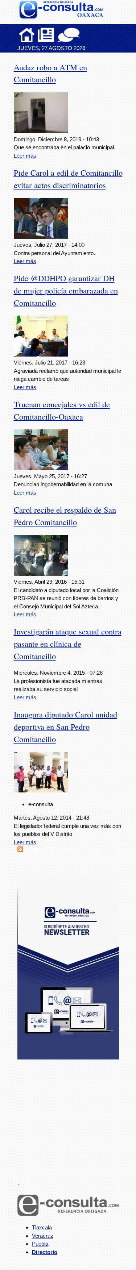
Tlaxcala (42, 1227)
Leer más (25, 156)
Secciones (46, 34)
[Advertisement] (71, 1115)
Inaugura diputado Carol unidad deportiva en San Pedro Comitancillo (65, 726)
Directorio (44, 1252)
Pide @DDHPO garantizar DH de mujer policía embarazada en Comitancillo (66, 290)
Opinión (69, 34)
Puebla (40, 1244)
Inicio (26, 34)
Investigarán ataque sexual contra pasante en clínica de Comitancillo (67, 643)
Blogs (83, 34)
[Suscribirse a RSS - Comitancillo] (20, 850)
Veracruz (42, 1236)
